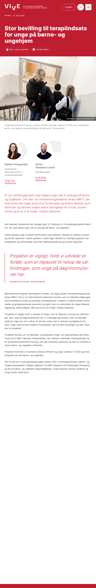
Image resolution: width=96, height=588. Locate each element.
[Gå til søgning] (80, 7)
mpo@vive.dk (10, 183)
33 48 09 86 (40, 177)
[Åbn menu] (88, 7)
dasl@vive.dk (40, 180)
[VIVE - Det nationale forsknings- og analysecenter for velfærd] (26, 7)
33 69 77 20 (10, 180)
